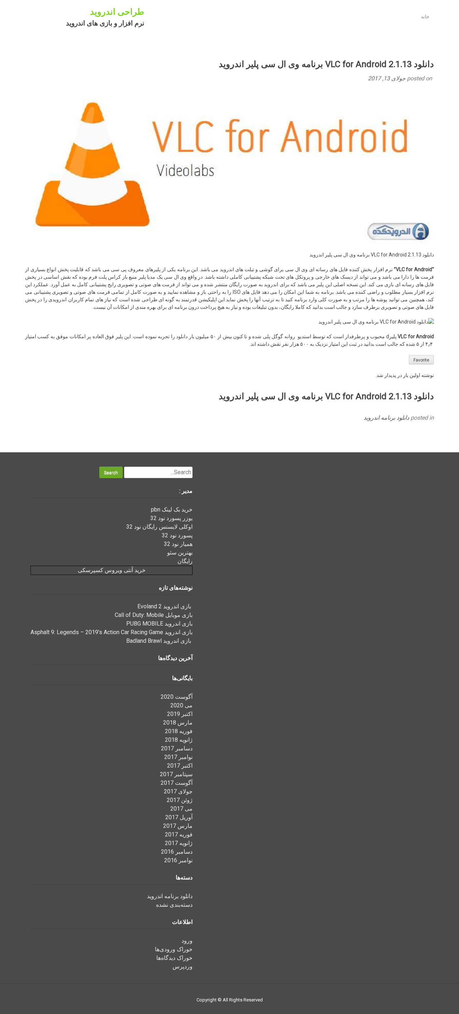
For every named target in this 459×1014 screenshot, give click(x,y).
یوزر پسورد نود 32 (171, 518)
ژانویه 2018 (179, 739)
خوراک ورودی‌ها (174, 949)
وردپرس (182, 966)
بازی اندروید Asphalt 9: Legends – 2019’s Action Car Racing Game (111, 632)
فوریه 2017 (179, 834)
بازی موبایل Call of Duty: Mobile (154, 615)
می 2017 (181, 808)
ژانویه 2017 (179, 843)
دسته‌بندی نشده (174, 904)
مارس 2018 (178, 722)
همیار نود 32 (178, 544)
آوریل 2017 (179, 817)
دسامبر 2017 (177, 748)
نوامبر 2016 (178, 860)
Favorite (421, 360)
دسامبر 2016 (177, 851)
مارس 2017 (178, 825)
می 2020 (181, 705)
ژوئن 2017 (180, 800)
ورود (187, 940)
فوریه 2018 (179, 731)
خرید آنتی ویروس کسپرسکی (112, 570)
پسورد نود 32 (177, 535)
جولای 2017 (178, 791)
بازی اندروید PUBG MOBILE (159, 623)
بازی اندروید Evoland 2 (165, 606)
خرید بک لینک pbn (172, 509)
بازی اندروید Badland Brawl (159, 640)
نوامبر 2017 (178, 757)
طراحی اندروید (117, 12)
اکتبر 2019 (180, 714)
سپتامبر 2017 (176, 774)
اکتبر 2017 (180, 765)
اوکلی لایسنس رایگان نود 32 (159, 526)
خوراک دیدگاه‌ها (174, 957)
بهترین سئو (180, 552)
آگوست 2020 (177, 696)
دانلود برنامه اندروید (386, 417)
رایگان (185, 561)
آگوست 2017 (177, 782)
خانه (425, 16)
